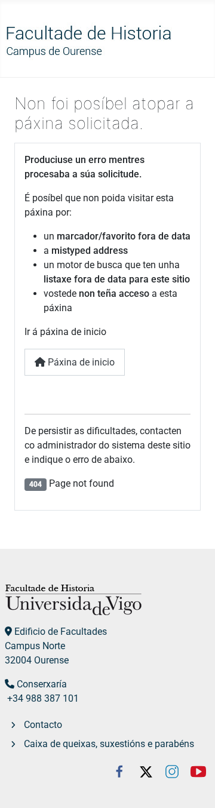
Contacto (43, 724)
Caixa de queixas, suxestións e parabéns (109, 743)
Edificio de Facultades (60, 631)
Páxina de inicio (80, 362)
